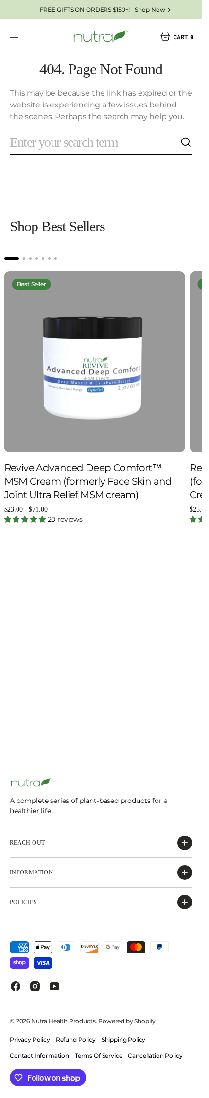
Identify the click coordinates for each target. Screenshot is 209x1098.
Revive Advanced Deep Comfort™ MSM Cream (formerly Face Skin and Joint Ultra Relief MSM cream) (88, 474)
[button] (15, 36)
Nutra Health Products (63, 1021)
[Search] (186, 142)
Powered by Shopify (127, 1021)
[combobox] (95, 142)
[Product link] (91, 358)
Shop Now (150, 9)
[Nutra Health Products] (101, 36)
